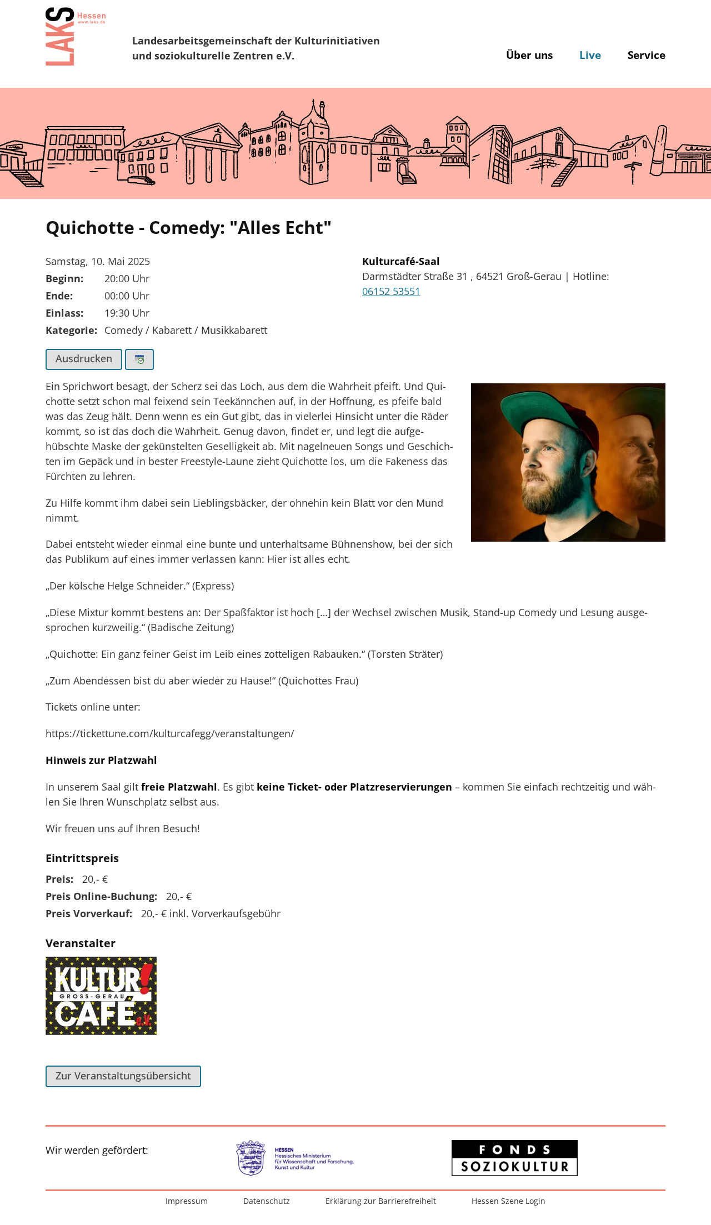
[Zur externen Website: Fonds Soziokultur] (515, 1158)
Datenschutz (266, 1201)
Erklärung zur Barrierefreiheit (381, 1201)
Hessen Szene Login (508, 1201)
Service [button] (646, 54)
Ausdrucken (84, 358)
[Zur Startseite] (76, 36)
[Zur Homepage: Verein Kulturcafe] (101, 1002)
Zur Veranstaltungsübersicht (123, 1075)
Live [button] (590, 54)
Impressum (187, 1201)
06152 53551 (391, 291)
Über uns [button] (529, 54)
